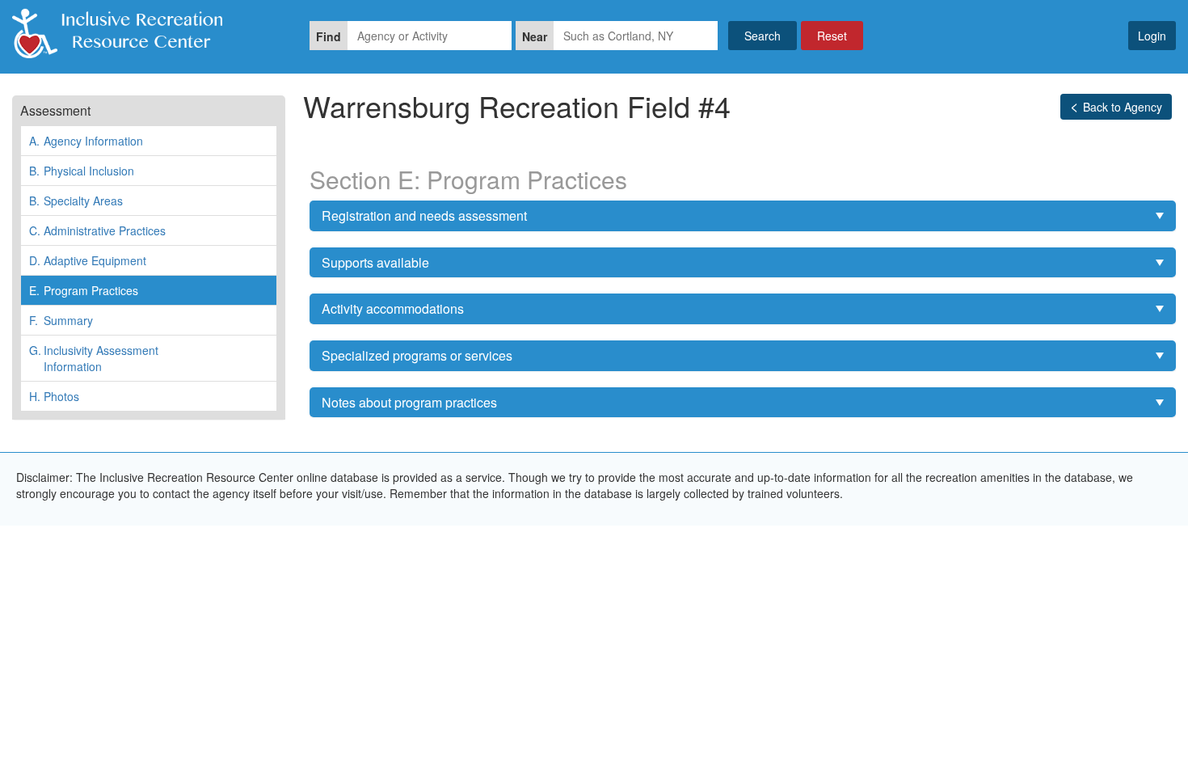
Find (328, 36)
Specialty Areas (76, 200)
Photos (54, 396)
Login (1152, 35)
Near (534, 36)
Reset (832, 35)
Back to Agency (1122, 107)
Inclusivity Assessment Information (93, 358)
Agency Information (86, 141)
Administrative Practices (97, 230)
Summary (61, 320)
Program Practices (83, 290)
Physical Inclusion (81, 171)
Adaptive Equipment (87, 260)
